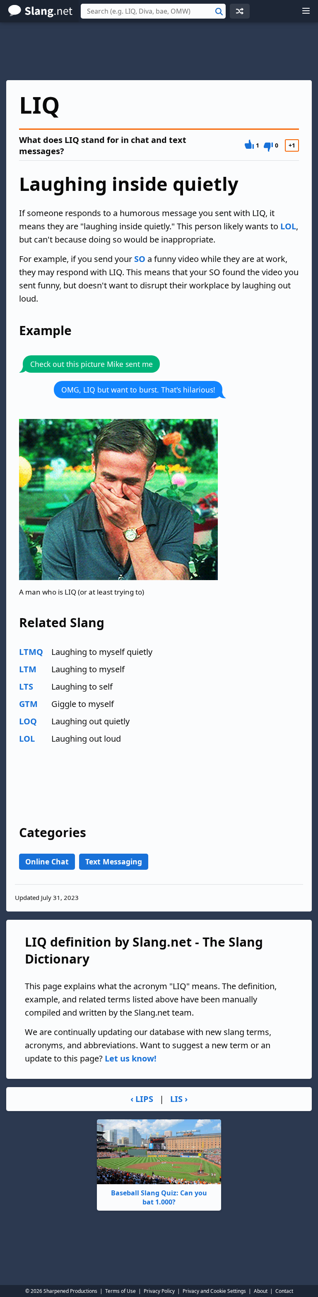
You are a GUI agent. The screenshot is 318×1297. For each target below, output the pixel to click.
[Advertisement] (159, 51)
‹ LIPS (141, 1098)
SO (139, 258)
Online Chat (47, 861)
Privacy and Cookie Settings (214, 1291)
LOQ (28, 721)
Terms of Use (120, 1291)
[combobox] (153, 11)
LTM (27, 669)
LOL (288, 226)
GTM (28, 703)
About (260, 1291)
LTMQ (31, 651)
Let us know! (131, 1058)
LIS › (179, 1098)
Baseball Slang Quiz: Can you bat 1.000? (159, 1197)
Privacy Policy (159, 1291)
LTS (26, 686)
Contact (284, 1291)
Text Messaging (113, 861)
